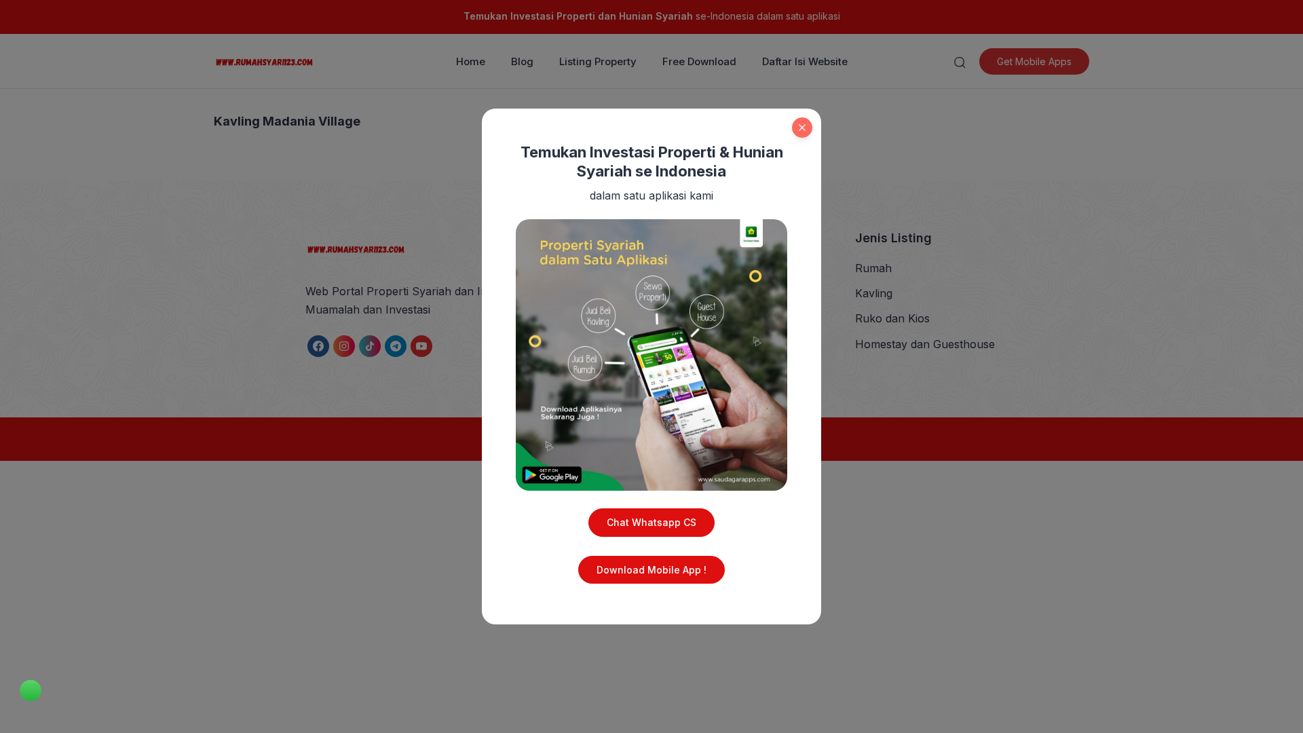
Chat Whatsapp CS (651, 522)
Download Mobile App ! (651, 570)
